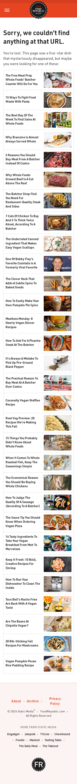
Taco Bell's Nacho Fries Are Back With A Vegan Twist (21, 603)
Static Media (25, 711)
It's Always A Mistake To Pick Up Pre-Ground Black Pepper (22, 362)
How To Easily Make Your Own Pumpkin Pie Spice (22, 303)
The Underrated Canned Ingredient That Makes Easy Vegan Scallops (22, 243)
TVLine (44, 734)
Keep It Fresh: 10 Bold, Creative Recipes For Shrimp (21, 563)
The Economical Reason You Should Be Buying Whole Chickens (22, 482)
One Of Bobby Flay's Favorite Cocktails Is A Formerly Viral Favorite (21, 263)
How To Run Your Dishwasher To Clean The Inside (23, 583)
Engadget (13, 734)
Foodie (20, 740)
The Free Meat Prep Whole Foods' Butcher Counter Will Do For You (22, 79)
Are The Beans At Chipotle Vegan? (17, 623)
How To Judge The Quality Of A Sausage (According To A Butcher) (23, 501)
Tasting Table (53, 740)
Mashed (35, 740)
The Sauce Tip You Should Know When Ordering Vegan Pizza (23, 521)
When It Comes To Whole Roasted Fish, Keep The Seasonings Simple (23, 462)
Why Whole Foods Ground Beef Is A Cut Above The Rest (19, 179)
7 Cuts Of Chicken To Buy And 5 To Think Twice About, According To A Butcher (22, 222)
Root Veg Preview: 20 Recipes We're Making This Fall (21, 422)
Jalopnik (29, 734)
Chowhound (62, 734)
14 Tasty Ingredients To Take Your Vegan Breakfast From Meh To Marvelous (21, 542)
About (16, 701)
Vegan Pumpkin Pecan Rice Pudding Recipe (21, 663)
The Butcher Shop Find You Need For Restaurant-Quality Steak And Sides (23, 200)
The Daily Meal (28, 746)
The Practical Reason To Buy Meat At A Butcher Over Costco (22, 382)
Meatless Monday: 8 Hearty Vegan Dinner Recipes (20, 322)
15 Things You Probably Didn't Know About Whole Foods (22, 442)
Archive (33, 701)
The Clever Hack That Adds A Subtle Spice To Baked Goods (21, 283)
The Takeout (50, 746)
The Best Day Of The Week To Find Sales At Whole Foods (21, 119)
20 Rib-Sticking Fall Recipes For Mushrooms (22, 643)
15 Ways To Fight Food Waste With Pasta (21, 99)
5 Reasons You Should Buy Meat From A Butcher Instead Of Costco (23, 159)
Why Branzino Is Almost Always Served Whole (22, 139)
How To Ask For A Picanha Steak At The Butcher (23, 342)
